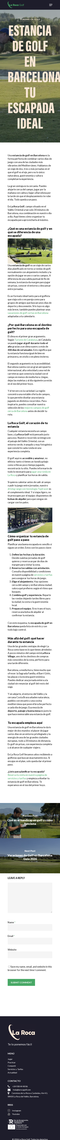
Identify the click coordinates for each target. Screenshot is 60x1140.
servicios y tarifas (43, 574)
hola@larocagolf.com (22, 1090)
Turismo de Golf (30, 19)
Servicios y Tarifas (15, 1069)
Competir (12, 1066)
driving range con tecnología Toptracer (28, 488)
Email (11, 936)
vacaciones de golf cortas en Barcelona (28, 312)
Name (11, 922)
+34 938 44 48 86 (20, 1086)
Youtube (16, 1114)
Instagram (16, 1110)
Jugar (10, 1059)
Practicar (11, 1062)
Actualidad (12, 1072)
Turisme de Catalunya (26, 339)
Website (12, 949)
